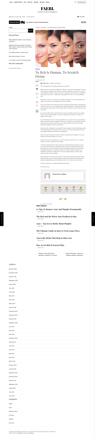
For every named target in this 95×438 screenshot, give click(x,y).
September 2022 (13, 384)
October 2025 (12, 276)
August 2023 (12, 342)
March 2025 (12, 303)
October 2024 (12, 319)
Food (25, 2)
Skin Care (30, 2)
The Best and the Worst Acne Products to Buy (56, 216)
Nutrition (36, 2)
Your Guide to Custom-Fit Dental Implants (20, 60)
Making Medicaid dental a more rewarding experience (20, 40)
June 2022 (12, 396)
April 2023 (11, 357)
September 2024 (13, 322)
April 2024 (11, 334)
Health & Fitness (18, 2)
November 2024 (13, 315)
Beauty (48, 2)
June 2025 (12, 292)
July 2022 (11, 392)
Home (11, 2)
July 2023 (11, 346)
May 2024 (11, 330)
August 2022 (12, 388)
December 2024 (13, 311)
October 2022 (12, 380)
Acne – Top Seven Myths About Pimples (53, 223)
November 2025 (13, 272)
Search (11, 27)
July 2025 (11, 288)
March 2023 (12, 361)
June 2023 (12, 349)
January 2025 (12, 307)
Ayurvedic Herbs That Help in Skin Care (54, 238)
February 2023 (13, 365)
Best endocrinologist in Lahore (17, 56)
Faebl (47, 8)
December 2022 (13, 372)
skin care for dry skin (47, 204)
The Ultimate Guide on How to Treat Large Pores (58, 230)
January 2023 (12, 369)
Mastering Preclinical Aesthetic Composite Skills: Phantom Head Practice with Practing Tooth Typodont (20, 47)
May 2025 (11, 296)
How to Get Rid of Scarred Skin (50, 245)
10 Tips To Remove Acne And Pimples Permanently (58, 209)
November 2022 (13, 376)
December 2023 (13, 338)
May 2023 (11, 353)
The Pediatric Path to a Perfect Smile (18, 52)
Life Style (42, 2)
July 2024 (11, 326)
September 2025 (13, 280)
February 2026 (13, 269)
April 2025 (11, 299)
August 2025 (12, 284)
